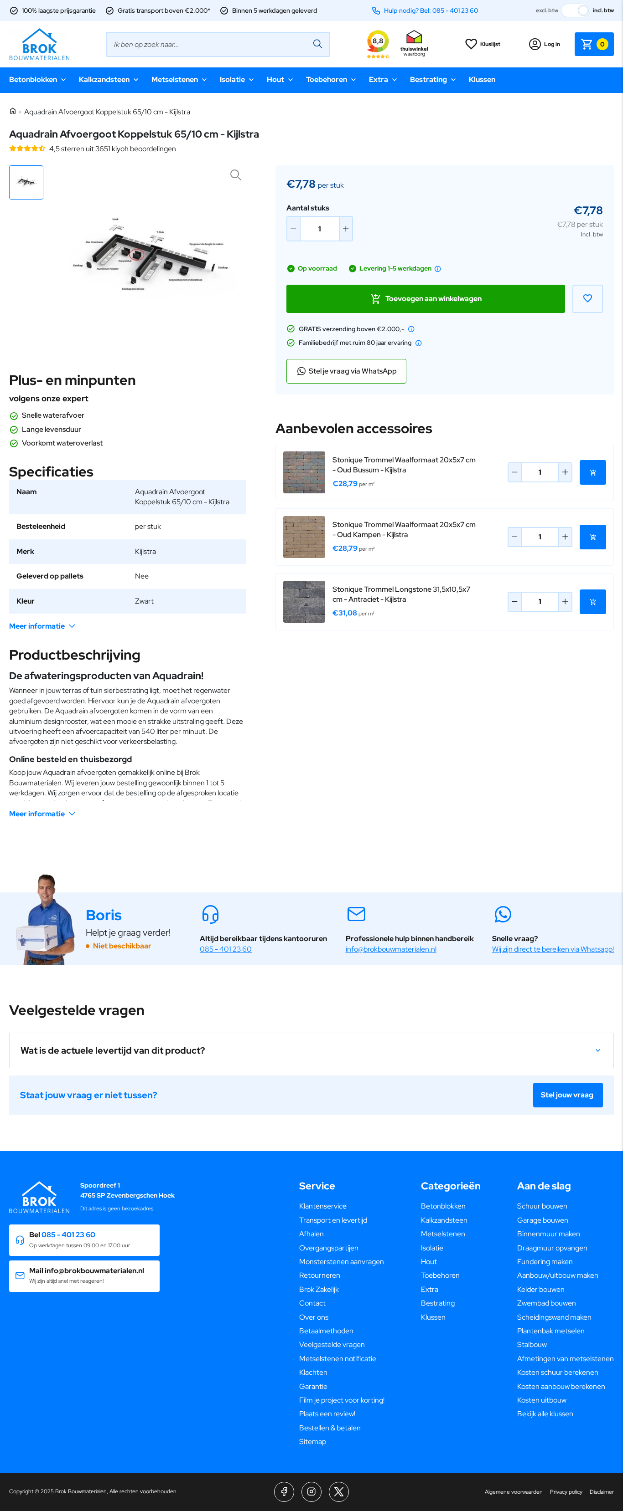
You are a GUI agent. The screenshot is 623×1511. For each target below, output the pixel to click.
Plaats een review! (327, 1414)
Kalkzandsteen (104, 79)
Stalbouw (532, 1344)
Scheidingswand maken (554, 1317)
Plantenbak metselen (551, 1331)
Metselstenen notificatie (337, 1358)
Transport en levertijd (333, 1220)
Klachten (313, 1372)
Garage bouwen (542, 1220)
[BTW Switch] (575, 10)
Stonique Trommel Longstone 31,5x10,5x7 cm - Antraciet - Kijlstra (401, 594)
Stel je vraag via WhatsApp (353, 371)
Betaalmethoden (326, 1331)
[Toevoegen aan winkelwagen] (593, 472)
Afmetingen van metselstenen (565, 1358)
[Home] (12, 111)
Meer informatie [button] (37, 626)
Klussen (482, 79)
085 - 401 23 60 (226, 949)
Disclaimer (602, 1492)
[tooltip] (437, 268)
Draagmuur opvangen (552, 1248)
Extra (378, 79)
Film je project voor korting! (341, 1400)
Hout (275, 79)
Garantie (313, 1386)
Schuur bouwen (542, 1206)
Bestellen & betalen (330, 1428)
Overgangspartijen (328, 1248)
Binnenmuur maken (548, 1234)
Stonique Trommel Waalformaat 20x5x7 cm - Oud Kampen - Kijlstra (404, 529)
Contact (312, 1303)
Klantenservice (323, 1206)
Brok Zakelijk (319, 1289)
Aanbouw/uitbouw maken (557, 1275)
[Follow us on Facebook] (284, 1492)
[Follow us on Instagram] (311, 1492)
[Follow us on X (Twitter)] (339, 1492)
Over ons (313, 1317)
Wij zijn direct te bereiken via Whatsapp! (553, 949)
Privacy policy (566, 1492)
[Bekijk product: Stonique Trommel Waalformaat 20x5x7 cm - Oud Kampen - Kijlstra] (304, 537)
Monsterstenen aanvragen (341, 1261)
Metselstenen (174, 79)
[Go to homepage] (39, 44)
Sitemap (312, 1441)
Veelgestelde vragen (332, 1344)
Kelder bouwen (541, 1289)
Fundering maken (545, 1261)
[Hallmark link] (414, 44)
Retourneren (319, 1275)
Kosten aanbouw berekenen (561, 1386)
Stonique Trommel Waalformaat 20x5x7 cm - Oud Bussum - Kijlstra (404, 465)
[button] (26, 182)
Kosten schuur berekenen (557, 1372)
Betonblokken (33, 79)
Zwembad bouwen (546, 1303)
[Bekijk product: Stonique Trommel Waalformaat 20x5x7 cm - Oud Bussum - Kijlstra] (304, 472)
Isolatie (232, 79)
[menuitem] (341, 1206)
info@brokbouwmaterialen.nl (391, 949)
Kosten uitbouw (541, 1400)
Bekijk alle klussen (545, 1414)
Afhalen (311, 1234)
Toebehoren (326, 79)
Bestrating (428, 79)
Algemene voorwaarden (514, 1492)
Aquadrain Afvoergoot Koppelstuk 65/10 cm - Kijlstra (107, 112)
